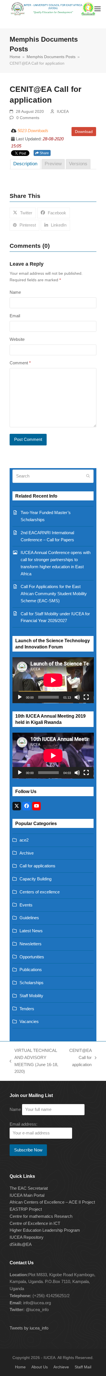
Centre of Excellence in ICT (35, 1223)
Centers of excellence (40, 891)
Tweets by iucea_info (29, 1328)
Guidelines (29, 917)
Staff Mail (83, 1367)
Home (20, 1367)
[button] (97, 8)
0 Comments (27, 117)
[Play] (20, 697)
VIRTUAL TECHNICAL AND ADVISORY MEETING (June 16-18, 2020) (34, 1061)
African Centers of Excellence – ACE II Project (52, 1202)
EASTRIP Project (26, 1209)
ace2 (24, 840)
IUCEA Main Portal (27, 1195)
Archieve (61, 1367)
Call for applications (37, 865)
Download (84, 131)
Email (15, 315)
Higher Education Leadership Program (45, 1230)
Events (26, 904)
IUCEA (63, 111)
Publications (31, 969)
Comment (20, 362)
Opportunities (32, 956)
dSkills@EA (21, 1244)
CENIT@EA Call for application (80, 1058)
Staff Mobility (31, 995)
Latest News (31, 930)
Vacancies (29, 1021)
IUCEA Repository (27, 1237)
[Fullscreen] (86, 697)
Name (15, 292)
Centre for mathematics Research (41, 1216)
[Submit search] (88, 476)
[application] (53, 680)
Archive (27, 853)
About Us (39, 1367)
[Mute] (77, 697)
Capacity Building (35, 878)
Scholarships (32, 982)
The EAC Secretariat (29, 1188)
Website (17, 339)
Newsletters (31, 943)
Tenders (27, 1008)
